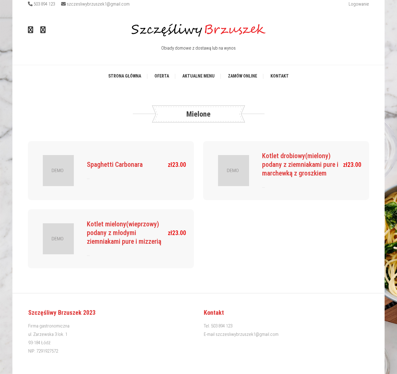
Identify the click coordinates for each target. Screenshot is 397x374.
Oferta (161, 75)
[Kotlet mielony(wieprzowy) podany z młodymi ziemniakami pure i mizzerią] (58, 238)
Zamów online (242, 75)
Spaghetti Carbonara (115, 164)
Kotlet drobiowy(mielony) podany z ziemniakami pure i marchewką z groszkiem (300, 164)
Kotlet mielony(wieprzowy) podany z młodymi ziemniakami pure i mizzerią (124, 232)
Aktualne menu (198, 75)
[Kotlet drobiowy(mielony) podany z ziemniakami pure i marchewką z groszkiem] (233, 170)
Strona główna (124, 75)
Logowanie (359, 4)
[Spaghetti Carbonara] (58, 170)
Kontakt (279, 75)
